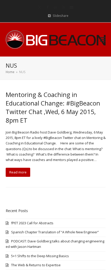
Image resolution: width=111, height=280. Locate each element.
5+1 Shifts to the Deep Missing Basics (40, 256)
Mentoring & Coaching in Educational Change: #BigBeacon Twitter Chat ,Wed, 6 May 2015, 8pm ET (53, 107)
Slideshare (60, 15)
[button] (103, 39)
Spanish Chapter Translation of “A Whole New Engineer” (55, 232)
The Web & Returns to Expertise (36, 265)
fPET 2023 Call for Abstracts (32, 223)
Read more (18, 172)
